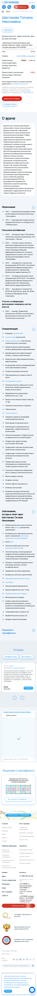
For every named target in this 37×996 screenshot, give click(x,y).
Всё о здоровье (7, 892)
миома (16, 527)
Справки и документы (26, 853)
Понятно (8, 991)
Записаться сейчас (18, 906)
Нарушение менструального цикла (17, 578)
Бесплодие (9, 582)
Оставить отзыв (10, 104)
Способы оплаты (24, 856)
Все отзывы (26, 657)
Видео (4, 834)
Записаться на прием (12, 99)
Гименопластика (11, 413)
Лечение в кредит (25, 863)
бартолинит (24, 536)
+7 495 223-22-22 (27, 92)
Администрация (7, 827)
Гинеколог (8, 30)
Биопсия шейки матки (13, 341)
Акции (4, 888)
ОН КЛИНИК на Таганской (26, 56)
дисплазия (9, 548)
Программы (6, 884)
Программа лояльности (26, 860)
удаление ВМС (18, 333)
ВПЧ (12, 542)
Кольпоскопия (10, 337)
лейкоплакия (17, 548)
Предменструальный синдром (16, 594)
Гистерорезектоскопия (13, 381)
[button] (15, 698)
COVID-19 (5, 895)
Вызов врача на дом (25, 850)
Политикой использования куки (15, 983)
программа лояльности (19, 84)
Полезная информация (26, 836)
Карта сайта (5, 954)
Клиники (4, 872)
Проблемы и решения (26, 833)
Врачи (4, 876)
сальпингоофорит (20, 538)
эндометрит (9, 538)
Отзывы (4, 841)
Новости (4, 837)
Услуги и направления (9, 880)
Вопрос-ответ (23, 839)
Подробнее (28, 688)
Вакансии (5, 831)
